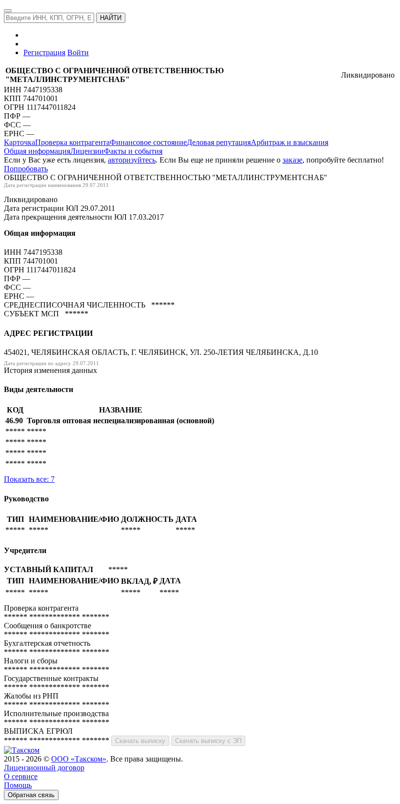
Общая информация (37, 151)
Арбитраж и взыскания (289, 142)
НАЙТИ (110, 17)
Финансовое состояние (148, 142)
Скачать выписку (140, 740)
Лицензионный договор (44, 767)
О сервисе (21, 776)
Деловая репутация (219, 142)
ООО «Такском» (78, 759)
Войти (78, 52)
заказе (292, 160)
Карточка (19, 142)
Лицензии (87, 151)
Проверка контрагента (72, 142)
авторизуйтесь (132, 160)
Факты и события (133, 151)
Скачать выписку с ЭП (208, 740)
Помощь (18, 785)
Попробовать (26, 169)
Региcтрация (44, 52)
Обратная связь (31, 795)
